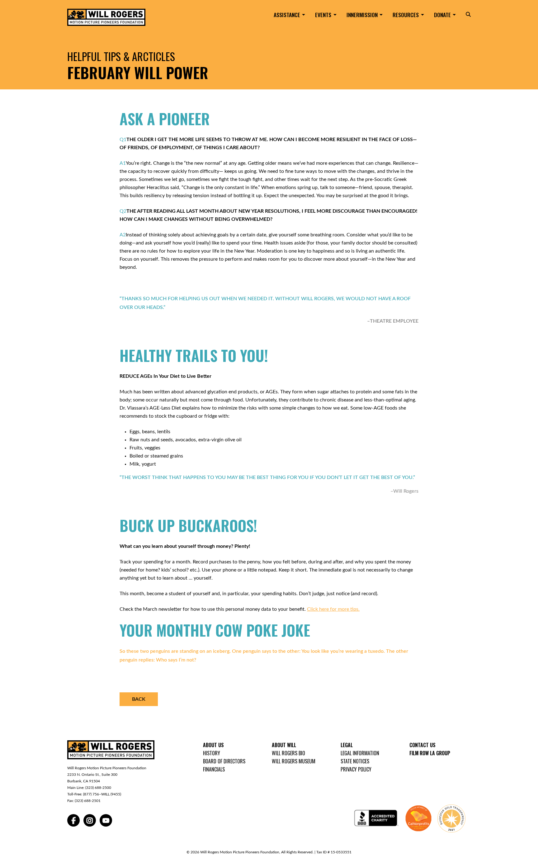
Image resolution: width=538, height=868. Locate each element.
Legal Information (360, 753)
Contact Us (422, 745)
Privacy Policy (356, 769)
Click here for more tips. (333, 609)
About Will (284, 745)
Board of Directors (224, 761)
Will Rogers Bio (288, 753)
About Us (213, 745)
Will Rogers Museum (293, 761)
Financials (214, 769)
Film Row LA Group (429, 753)
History (211, 753)
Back (138, 699)
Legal (347, 745)
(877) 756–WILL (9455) (102, 794)
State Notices (355, 761)
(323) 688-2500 (98, 788)
